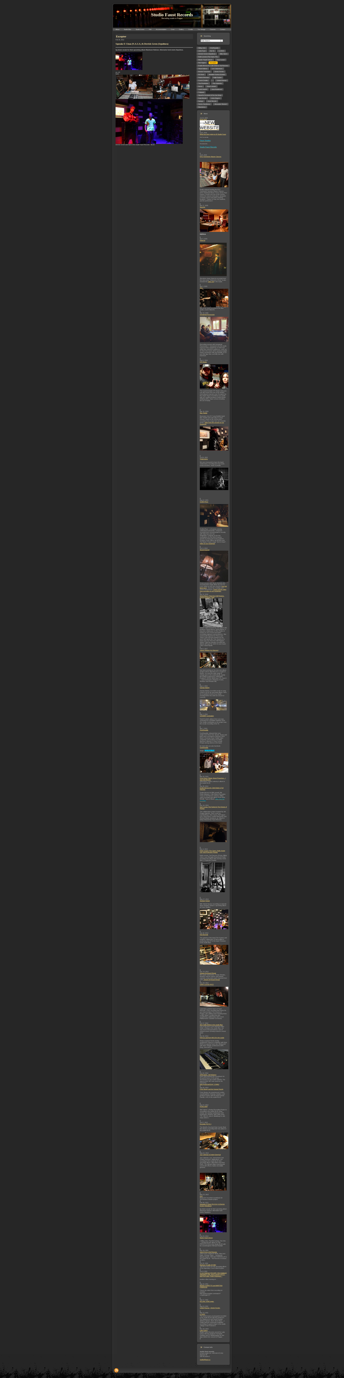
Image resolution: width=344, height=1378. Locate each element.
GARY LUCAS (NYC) (207, 984)
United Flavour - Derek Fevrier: (210, 1308)
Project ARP (204, 1106)
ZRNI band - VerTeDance (208, 1075)
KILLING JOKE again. (207, 1301)
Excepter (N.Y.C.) (205, 1124)
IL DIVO (202, 1314)
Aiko (201, 288)
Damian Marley (205, 687)
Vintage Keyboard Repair (208, 973)
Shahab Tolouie (205, 901)
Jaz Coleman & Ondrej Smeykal (210, 1154)
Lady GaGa (203, 1330)
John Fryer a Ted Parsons (208, 1252)
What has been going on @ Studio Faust (213, 134)
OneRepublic (204, 730)
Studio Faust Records (172, 14)
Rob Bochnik (204, 934)
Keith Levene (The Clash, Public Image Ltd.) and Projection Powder (212, 851)
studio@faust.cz (205, 1359)
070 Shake (203, 362)
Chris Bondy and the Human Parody (211, 1089)
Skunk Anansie (204, 550)
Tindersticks (204, 459)
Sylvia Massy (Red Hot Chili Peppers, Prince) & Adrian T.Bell (212, 596)
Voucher (202, 207)
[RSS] (116, 1370)
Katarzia (202, 240)
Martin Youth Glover (206, 1238)
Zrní (201, 1196)
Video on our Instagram (207, 543)
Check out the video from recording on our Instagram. (213, 590)
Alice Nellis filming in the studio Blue (211, 1025)
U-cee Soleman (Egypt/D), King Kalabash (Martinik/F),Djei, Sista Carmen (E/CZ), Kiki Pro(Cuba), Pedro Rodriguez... (213, 1274)
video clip (211, 281)
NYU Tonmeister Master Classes (210, 156)
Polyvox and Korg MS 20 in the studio (212, 1037)
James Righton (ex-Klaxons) (209, 650)
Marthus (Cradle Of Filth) (208, 1265)
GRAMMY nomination (207, 716)
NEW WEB (203, 119)
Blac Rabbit (203, 413)
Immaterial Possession (207, 314)
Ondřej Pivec (204, 502)
